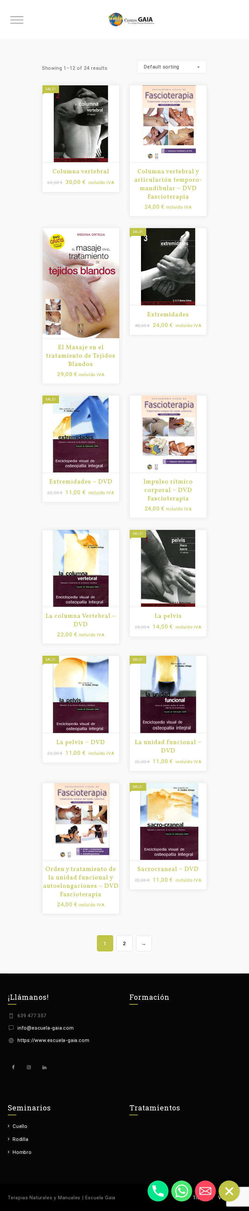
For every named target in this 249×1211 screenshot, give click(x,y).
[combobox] (172, 66)
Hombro (22, 1152)
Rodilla (21, 1139)
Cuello (20, 1126)
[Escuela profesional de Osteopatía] (131, 19)
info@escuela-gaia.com (46, 1028)
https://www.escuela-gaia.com (53, 1040)
